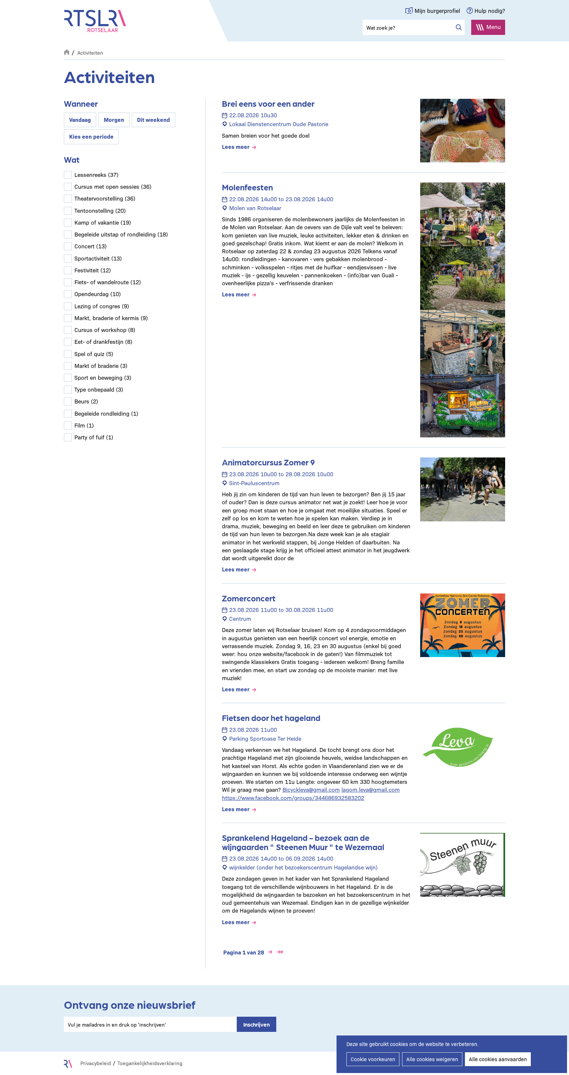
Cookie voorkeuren (373, 1059)
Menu (493, 26)
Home (66, 51)
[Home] (95, 21)
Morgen (114, 119)
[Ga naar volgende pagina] (270, 952)
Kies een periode (91, 136)
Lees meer (236, 146)
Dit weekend (153, 119)
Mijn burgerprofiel (437, 10)
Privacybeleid (95, 1063)
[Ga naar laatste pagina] (280, 952)
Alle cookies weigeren (432, 1059)
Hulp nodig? (489, 10)
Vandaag (80, 119)
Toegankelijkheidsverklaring (150, 1063)
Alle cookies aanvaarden (498, 1059)
